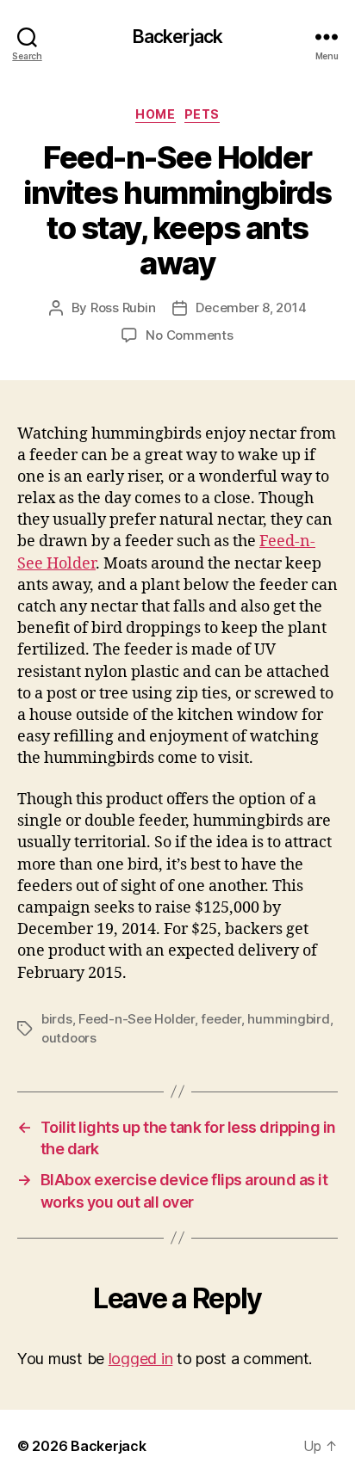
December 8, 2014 (251, 307)
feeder (220, 1019)
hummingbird (288, 1019)
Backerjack (177, 37)
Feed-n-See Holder (136, 1019)
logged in (141, 1359)
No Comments (189, 335)
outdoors (69, 1038)
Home (155, 114)
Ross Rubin (122, 307)
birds (56, 1019)
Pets (202, 114)
